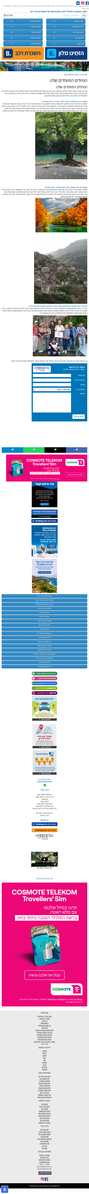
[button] (4, 1189)
